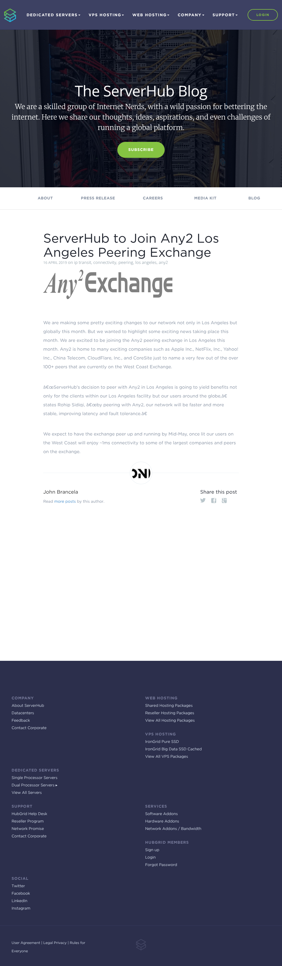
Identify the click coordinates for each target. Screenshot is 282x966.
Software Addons (161, 814)
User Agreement (26, 943)
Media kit (205, 198)
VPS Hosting (105, 15)
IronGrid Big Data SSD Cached (173, 749)
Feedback (21, 720)
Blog (254, 198)
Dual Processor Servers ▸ (35, 785)
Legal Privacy (55, 943)
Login (262, 15)
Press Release (98, 198)
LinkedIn (19, 901)
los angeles (145, 262)
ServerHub (6, 3)
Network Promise (28, 829)
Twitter (18, 886)
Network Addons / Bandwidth (173, 829)
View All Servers (27, 793)
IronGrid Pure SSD (162, 742)
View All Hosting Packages (170, 720)
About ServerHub (28, 705)
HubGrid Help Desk (29, 814)
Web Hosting (149, 15)
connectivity (104, 262)
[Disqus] (141, 581)
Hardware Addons (162, 821)
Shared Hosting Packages (168, 705)
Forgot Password (161, 865)
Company (189, 15)
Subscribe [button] (141, 150)
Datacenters (23, 713)
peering (125, 262)
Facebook (21, 893)
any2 (163, 262)
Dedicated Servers (51, 15)
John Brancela (60, 492)
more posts (65, 501)
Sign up (152, 850)
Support (224, 15)
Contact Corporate (29, 728)
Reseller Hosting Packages (169, 713)
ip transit (82, 262)
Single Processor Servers (35, 778)
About (45, 198)
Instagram (21, 908)
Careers (153, 198)
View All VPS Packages (166, 756)
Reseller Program (28, 821)
